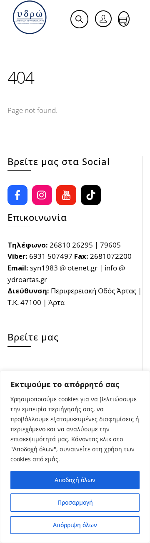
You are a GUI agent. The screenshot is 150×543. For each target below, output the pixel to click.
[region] (75, 456)
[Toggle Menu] (23, 44)
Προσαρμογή (75, 502)
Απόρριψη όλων (75, 525)
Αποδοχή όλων (75, 480)
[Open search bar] (79, 19)
